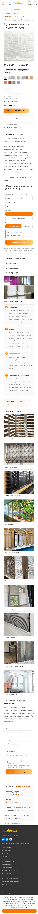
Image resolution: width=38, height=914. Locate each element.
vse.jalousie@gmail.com (15, 803)
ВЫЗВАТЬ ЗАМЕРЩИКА (16, 110)
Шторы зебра (6, 864)
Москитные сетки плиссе (11, 890)
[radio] (5, 77)
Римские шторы (7, 867)
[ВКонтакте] (3, 839)
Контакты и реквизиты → (13, 823)
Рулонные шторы (8, 861)
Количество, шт (10, 202)
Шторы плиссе (7, 884)
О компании (6, 847)
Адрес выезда (10, 751)
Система (8, 210)
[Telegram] (7, 839)
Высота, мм (23, 194)
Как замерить (11, 264)
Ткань (7, 223)
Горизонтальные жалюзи (11, 881)
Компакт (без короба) (19, 218)
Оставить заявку (19, 242)
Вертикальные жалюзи (10, 878)
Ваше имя (9, 729)
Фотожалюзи (6, 873)
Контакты (5, 856)
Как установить (11, 269)
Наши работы (7, 850)
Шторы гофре (7, 887)
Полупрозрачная (13, 226)
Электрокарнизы (8, 893)
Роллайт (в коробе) (19, 214)
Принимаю (19, 911)
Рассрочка (5, 853)
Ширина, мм (9, 194)
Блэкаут (27, 226)
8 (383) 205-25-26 (23, 787)
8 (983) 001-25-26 (12, 795)
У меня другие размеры (19, 118)
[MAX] (10, 839)
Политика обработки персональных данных (15, 843)
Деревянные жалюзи (9, 870)
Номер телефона (11, 740)
